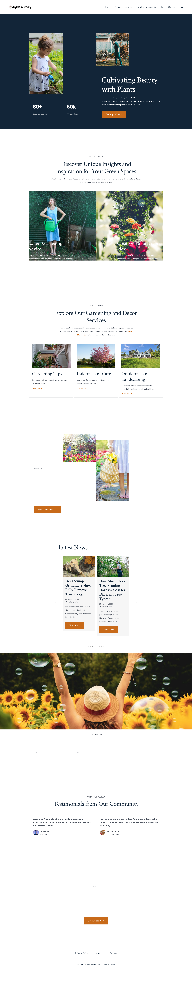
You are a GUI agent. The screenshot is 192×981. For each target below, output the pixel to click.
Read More (74, 629)
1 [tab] (86, 647)
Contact (171, 7)
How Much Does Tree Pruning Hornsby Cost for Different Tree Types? (78, 590)
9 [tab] (104, 647)
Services (128, 7)
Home (108, 7)
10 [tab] (106, 647)
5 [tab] (95, 647)
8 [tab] (101, 647)
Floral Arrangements (146, 7)
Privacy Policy (81, 953)
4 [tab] (93, 647)
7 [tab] (99, 647)
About (118, 7)
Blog (162, 7)
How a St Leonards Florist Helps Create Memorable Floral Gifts (111, 589)
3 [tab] (90, 647)
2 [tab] (88, 647)
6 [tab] (97, 647)
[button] (56, 602)
